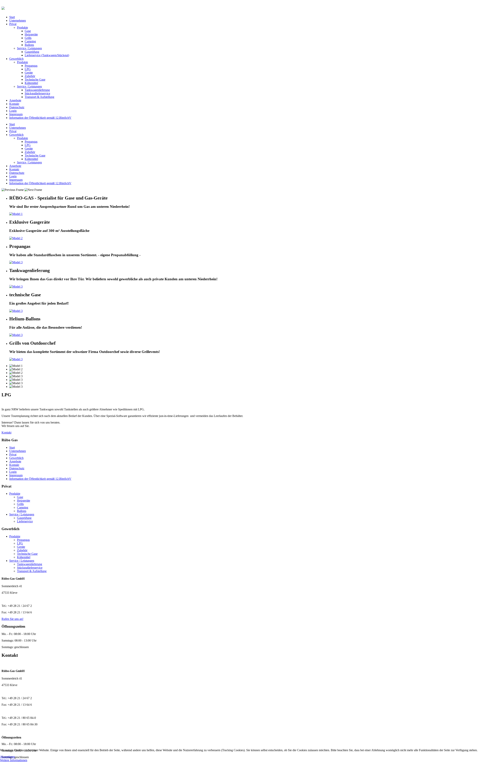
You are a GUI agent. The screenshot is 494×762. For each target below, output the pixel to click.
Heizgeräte (31, 34)
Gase (28, 31)
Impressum (16, 114)
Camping (30, 41)
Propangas (31, 65)
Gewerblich (16, 58)
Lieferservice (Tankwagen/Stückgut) (47, 55)
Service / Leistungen (29, 48)
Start (12, 17)
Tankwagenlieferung (37, 90)
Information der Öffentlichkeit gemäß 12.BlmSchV (40, 117)
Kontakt (14, 103)
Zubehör (30, 76)
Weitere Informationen (13, 760)
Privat (12, 24)
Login (13, 110)
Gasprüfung (32, 51)
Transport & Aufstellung (39, 97)
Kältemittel (31, 83)
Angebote (15, 100)
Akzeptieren (7, 756)
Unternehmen (17, 20)
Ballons (29, 44)
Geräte (29, 72)
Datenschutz (16, 107)
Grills (28, 38)
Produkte (22, 27)
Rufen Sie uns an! (12, 619)
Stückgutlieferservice (37, 93)
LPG (28, 69)
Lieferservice (25, 521)
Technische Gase (35, 79)
